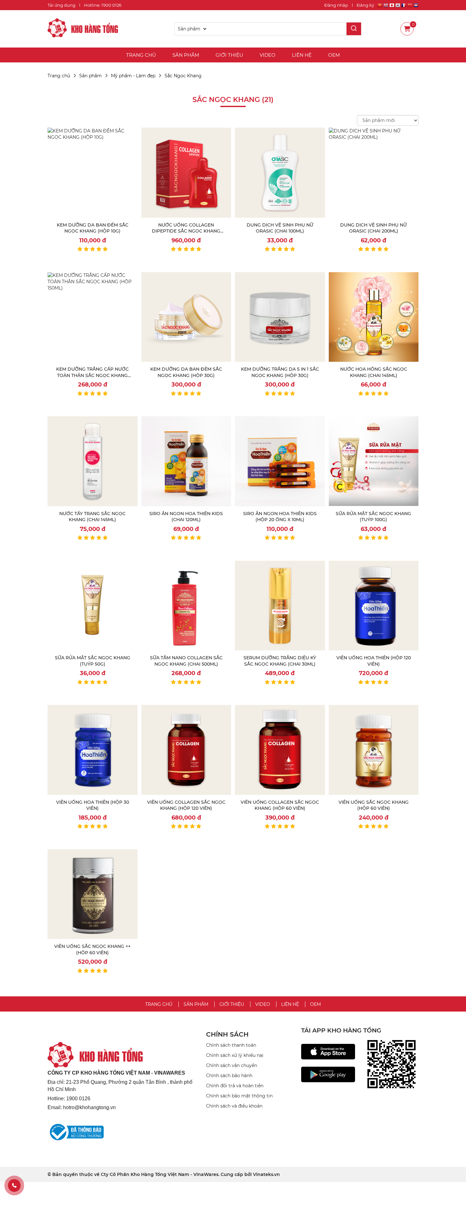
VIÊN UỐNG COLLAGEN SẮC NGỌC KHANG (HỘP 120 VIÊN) (186, 805)
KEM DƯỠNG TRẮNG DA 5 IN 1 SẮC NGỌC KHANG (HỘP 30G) (280, 372)
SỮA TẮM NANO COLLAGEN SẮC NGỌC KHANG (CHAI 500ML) (186, 661)
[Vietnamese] (379, 6)
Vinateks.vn (266, 1174)
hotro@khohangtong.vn (89, 1107)
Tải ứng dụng (61, 5)
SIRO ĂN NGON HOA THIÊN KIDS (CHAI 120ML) (186, 517)
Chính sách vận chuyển (231, 1065)
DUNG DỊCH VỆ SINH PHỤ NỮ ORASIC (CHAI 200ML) (373, 228)
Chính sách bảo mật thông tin (239, 1096)
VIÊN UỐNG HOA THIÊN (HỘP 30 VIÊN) (92, 805)
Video (267, 55)
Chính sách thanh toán (231, 1045)
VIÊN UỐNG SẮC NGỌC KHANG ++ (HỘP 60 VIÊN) (92, 949)
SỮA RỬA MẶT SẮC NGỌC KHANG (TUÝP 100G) (373, 517)
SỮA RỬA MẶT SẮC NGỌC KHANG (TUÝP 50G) (92, 661)
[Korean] (397, 6)
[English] (385, 6)
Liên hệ (302, 55)
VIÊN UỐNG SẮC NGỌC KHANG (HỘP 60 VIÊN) (374, 805)
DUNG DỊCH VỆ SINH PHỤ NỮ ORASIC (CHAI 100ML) (280, 228)
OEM (334, 55)
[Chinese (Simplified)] (409, 6)
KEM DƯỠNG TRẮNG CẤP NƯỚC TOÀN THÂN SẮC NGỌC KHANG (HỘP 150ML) (92, 375)
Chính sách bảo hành (229, 1075)
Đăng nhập (336, 5)
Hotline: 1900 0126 (102, 5)
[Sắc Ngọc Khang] (83, 29)
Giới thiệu (229, 55)
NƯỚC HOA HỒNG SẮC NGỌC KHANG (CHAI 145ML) (373, 372)
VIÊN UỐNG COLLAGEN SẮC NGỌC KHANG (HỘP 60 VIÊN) (280, 805)
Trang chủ (141, 55)
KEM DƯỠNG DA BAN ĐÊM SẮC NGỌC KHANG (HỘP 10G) (92, 228)
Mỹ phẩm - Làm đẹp (133, 76)
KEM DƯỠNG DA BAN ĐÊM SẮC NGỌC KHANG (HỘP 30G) (186, 372)
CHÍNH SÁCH (227, 1034)
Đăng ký (365, 5)
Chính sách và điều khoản (234, 1106)
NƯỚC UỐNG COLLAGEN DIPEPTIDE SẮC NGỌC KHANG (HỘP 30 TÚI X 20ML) (186, 231)
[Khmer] (415, 6)
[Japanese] (391, 6)
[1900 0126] (14, 1185)
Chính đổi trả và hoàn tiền (234, 1086)
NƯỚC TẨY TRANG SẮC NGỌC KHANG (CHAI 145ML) (92, 517)
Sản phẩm (185, 55)
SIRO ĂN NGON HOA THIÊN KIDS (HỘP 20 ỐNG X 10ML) (280, 517)
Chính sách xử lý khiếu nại (234, 1055)
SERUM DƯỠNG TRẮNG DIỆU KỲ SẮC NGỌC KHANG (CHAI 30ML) (279, 661)
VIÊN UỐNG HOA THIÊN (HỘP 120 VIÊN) (373, 661)
